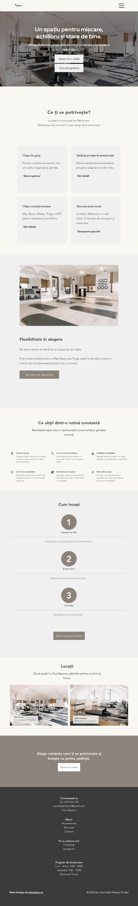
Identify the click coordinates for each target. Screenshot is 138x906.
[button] (31, 176)
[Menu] (121, 5)
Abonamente (69, 823)
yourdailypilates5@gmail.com (69, 805)
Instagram (69, 848)
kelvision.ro (36, 892)
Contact (69, 831)
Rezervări (69, 827)
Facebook (69, 844)
